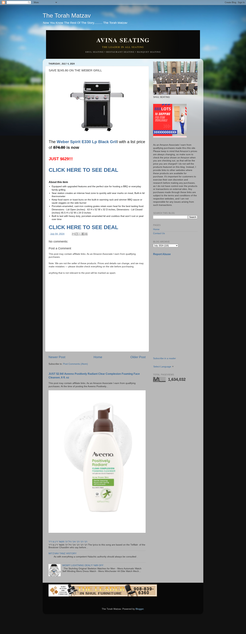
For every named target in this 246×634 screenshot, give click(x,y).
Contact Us (159, 233)
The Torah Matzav (67, 15)
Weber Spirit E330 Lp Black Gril (87, 141)
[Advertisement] (178, 282)
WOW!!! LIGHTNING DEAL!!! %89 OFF (83, 565)
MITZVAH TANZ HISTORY (62, 553)
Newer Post (57, 357)
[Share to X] (79, 234)
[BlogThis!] (76, 234)
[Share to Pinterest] (86, 234)
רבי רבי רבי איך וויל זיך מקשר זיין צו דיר (68, 541)
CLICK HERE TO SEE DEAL (84, 170)
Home (98, 357)
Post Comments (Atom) (75, 364)
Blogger (140, 609)
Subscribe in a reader (164, 358)
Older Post (138, 357)
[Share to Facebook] (83, 234)
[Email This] (73, 234)
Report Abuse (162, 254)
